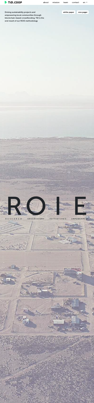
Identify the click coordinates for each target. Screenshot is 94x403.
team (65, 2)
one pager (82, 12)
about (46, 2)
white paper (68, 12)
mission (56, 2)
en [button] (84, 2)
